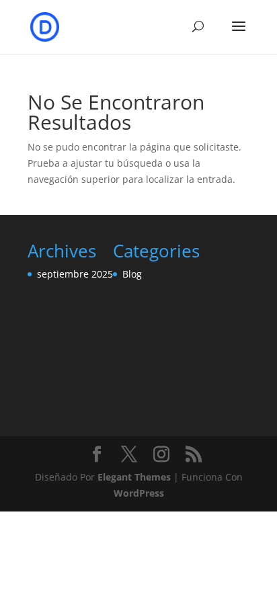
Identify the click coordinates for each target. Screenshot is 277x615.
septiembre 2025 (75, 274)
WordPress (139, 493)
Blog (132, 274)
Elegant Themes (134, 476)
